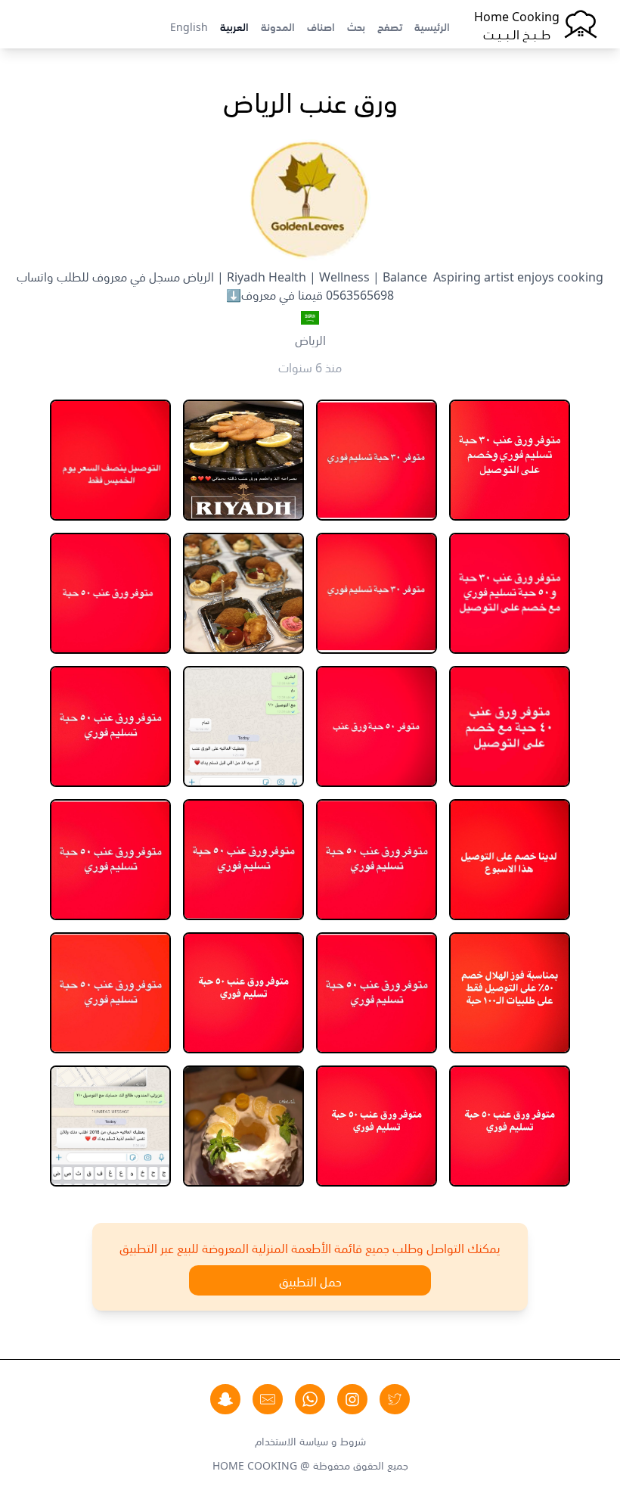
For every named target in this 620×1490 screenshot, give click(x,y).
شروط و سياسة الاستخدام (310, 1440)
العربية (234, 25)
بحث (356, 25)
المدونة (278, 25)
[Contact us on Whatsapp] (310, 1399)
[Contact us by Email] (268, 1399)
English (189, 25)
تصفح (389, 25)
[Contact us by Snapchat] (225, 1399)
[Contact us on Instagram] (352, 1399)
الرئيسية (432, 25)
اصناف (321, 25)
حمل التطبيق (310, 1280)
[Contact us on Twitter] (395, 1399)
